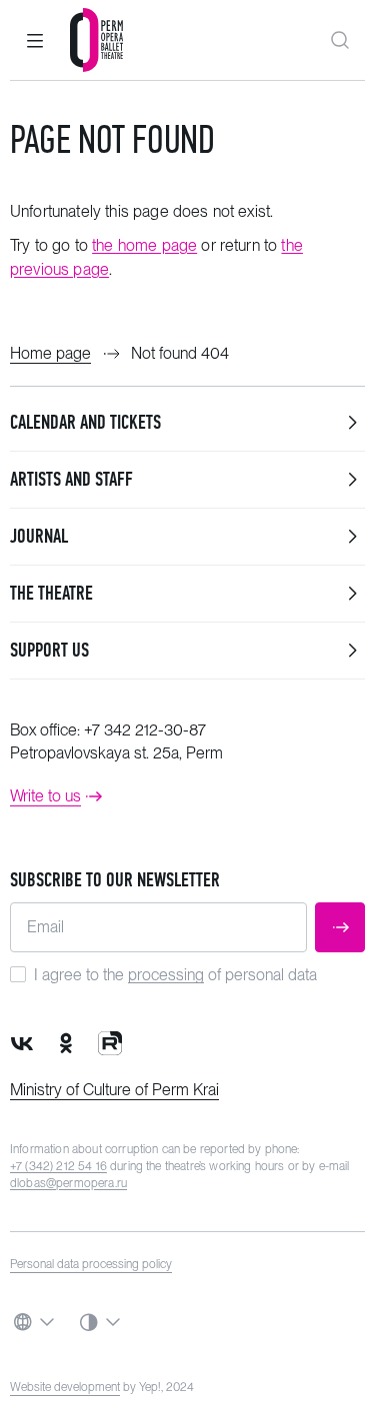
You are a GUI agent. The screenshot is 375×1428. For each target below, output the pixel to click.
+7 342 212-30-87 (145, 729)
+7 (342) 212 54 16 (58, 1166)
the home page (144, 245)
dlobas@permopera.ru (68, 1183)
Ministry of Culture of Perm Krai (114, 1089)
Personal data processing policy (91, 1264)
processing (166, 974)
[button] (35, 40)
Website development (65, 1387)
